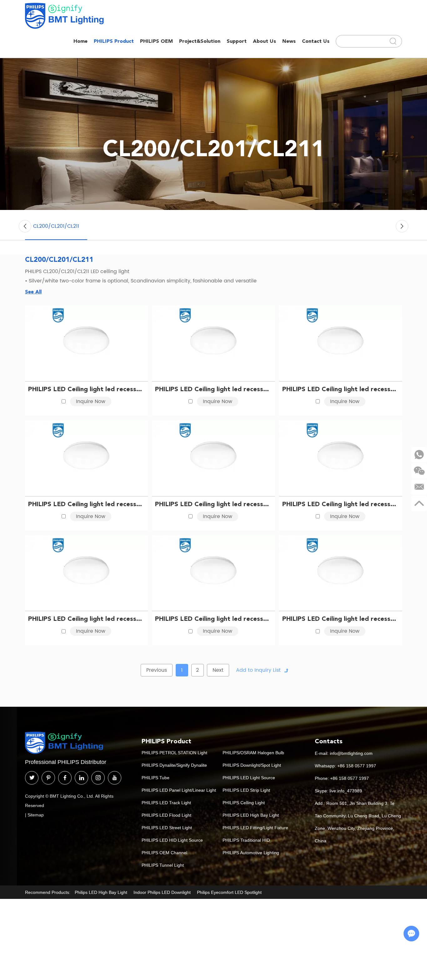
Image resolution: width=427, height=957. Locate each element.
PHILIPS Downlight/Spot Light (252, 765)
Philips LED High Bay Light (101, 892)
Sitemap (36, 814)
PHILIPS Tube (155, 777)
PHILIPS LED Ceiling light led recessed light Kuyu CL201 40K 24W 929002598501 (213, 618)
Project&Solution (199, 41)
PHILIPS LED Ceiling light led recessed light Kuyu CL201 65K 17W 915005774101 (213, 504)
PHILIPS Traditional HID (246, 840)
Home (80, 41)
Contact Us (315, 41)
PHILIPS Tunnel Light (163, 865)
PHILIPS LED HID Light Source (172, 840)
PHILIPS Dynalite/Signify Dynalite (174, 765)
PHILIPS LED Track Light (166, 802)
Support (237, 41)
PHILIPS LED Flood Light (166, 815)
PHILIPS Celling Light (244, 802)
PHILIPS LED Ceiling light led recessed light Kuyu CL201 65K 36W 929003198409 (340, 618)
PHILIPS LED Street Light (167, 827)
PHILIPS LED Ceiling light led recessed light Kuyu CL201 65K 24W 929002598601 (86, 618)
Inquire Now (90, 401)
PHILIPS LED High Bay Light (251, 815)
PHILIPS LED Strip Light (246, 790)
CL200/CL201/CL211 (56, 226)
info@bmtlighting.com (351, 753)
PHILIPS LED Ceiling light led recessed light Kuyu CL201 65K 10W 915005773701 (340, 389)
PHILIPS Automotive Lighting (251, 852)
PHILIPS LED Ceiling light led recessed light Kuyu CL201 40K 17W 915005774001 (340, 504)
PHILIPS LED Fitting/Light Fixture (255, 827)
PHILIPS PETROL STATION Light (174, 752)
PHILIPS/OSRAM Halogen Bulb (253, 752)
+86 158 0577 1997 (356, 765)
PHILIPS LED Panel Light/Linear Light (179, 790)
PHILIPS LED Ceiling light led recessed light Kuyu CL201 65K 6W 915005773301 (86, 389)
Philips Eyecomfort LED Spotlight (229, 892)
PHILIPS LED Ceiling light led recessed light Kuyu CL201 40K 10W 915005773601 (86, 504)
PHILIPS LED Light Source (249, 777)
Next (218, 670)
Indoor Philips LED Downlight (162, 892)
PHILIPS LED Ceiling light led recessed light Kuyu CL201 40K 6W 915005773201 (213, 389)
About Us (264, 41)
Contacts (329, 741)
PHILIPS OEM (156, 41)
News (289, 41)
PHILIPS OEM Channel (164, 852)
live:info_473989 (345, 790)
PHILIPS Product (114, 41)
